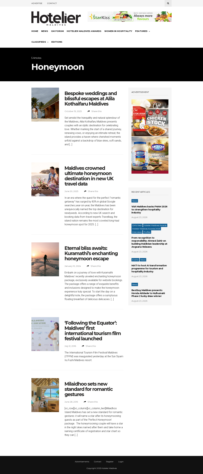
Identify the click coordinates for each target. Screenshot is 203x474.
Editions (56, 42)
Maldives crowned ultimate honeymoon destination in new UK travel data (89, 176)
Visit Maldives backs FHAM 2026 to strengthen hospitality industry (149, 209)
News (44, 31)
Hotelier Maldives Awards (84, 31)
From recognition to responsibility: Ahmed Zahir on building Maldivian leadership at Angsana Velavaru (149, 242)
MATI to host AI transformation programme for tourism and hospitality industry (149, 268)
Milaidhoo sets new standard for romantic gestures (89, 389)
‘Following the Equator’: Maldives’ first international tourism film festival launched (93, 330)
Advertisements (82, 462)
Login (121, 462)
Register (110, 462)
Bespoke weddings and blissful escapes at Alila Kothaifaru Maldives (91, 98)
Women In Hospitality (118, 31)
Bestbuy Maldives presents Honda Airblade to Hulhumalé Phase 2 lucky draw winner (148, 293)
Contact (52, 3)
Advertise (36, 3)
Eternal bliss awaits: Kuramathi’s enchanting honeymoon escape (91, 253)
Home (34, 31)
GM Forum (57, 31)
